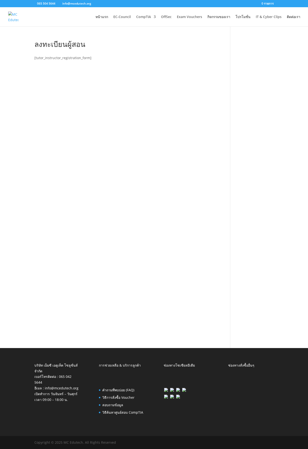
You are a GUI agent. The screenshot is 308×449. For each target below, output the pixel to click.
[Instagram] (166, 397)
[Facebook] (166, 390)
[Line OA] (184, 390)
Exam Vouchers (189, 17)
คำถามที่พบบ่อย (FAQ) (118, 390)
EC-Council (122, 17)
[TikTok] (172, 397)
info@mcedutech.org (61, 388)
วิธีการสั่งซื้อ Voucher (118, 397)
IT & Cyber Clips (269, 17)
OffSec (166, 17)
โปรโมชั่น (243, 17)
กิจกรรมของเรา (218, 17)
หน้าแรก (102, 17)
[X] (178, 390)
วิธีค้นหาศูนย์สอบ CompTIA (122, 412)
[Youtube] (178, 397)
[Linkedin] (172, 390)
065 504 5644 (46, 3)
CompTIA (143, 17)
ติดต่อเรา (293, 17)
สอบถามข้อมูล (112, 405)
